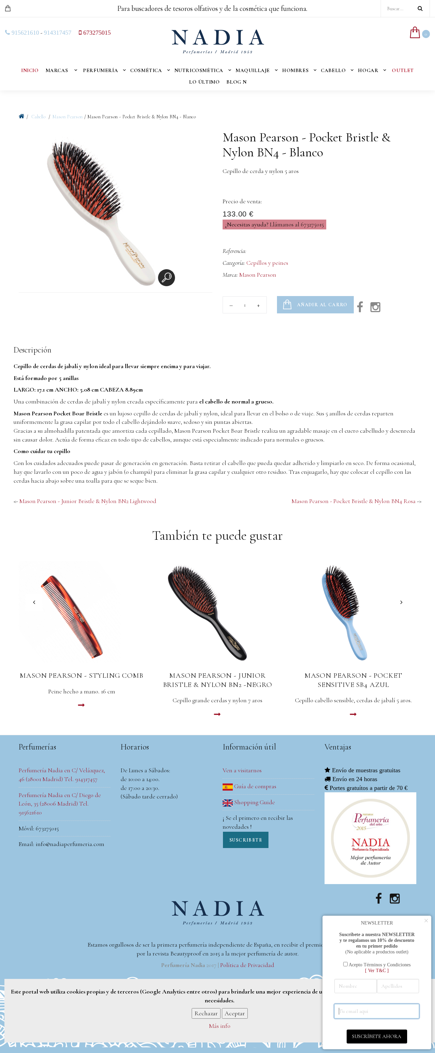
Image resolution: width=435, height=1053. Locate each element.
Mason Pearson (67, 117)
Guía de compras (254, 786)
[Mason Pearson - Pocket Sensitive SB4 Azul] (353, 612)
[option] (98, 211)
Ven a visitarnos (242, 770)
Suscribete (245, 840)
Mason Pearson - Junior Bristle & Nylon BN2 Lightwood (87, 501)
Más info (219, 1026)
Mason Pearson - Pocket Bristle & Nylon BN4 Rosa (354, 501)
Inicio (30, 70)
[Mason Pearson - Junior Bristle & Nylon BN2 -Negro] (217, 612)
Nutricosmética (198, 70)
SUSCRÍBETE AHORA (376, 1036)
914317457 (57, 33)
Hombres (295, 70)
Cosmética (146, 70)
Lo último (204, 82)
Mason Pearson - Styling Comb (81, 675)
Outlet (403, 70)
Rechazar (206, 1013)
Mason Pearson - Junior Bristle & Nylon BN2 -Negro (217, 680)
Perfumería (100, 70)
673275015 (96, 33)
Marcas (57, 70)
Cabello (333, 70)
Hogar (368, 70)
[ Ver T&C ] (377, 970)
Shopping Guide (254, 802)
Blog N (236, 82)
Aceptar (235, 1013)
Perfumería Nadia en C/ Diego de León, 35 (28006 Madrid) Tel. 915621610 (60, 803)
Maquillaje (253, 70)
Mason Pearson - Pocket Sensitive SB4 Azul (353, 680)
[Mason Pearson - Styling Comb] (81, 612)
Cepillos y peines (267, 262)
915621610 (24, 33)
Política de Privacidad (247, 965)
